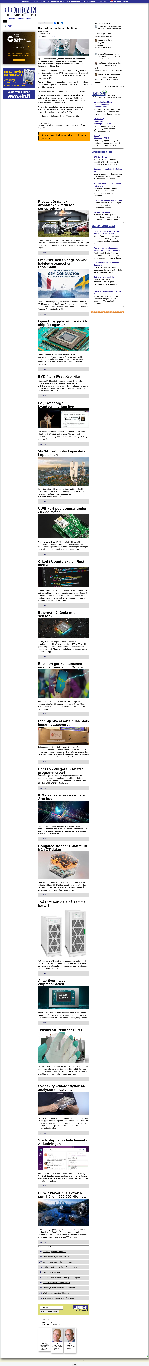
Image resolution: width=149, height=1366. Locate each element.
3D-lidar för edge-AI (102, 212)
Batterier (54, 36)
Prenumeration (48, 1320)
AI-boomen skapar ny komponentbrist (57, 1262)
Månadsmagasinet (57, 1)
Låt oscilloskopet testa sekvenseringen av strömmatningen (103, 104)
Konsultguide (89, 1)
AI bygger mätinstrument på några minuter (59, 1298)
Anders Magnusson (106, 54)
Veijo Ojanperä (104, 26)
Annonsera (24, 1)
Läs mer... (43, 253)
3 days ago (111, 59)
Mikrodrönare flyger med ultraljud (56, 1257)
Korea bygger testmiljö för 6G (54, 1252)
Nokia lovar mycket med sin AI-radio (106, 79)
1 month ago (118, 70)
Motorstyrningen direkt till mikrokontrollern (59, 1288)
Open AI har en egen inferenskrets (108, 200)
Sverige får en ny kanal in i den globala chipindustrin (63, 1278)
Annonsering (47, 1322)
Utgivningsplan (40, 1)
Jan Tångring (103, 63)
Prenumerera (74, 1)
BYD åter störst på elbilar (104, 277)
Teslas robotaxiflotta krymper (104, 70)
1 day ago (109, 36)
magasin (41, 128)
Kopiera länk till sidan (45, 23)
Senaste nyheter (103, 226)
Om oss (103, 1)
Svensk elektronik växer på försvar (56, 1283)
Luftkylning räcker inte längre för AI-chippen (60, 1267)
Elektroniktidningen (101, 59)
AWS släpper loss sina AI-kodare (56, 1293)
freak (100, 40)
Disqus (121, 86)
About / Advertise (120, 1)
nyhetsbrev (71, 125)
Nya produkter (101, 152)
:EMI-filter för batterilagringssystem (103, 121)
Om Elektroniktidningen (51, 1324)
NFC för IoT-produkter (51, 1272)
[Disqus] (63, 170)
